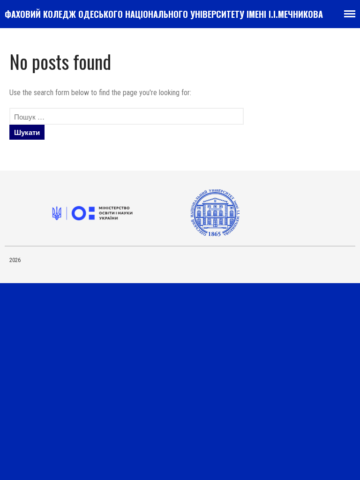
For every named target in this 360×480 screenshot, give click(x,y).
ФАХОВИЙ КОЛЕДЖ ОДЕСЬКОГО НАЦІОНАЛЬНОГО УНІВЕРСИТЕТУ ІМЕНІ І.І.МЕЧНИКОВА (164, 14)
